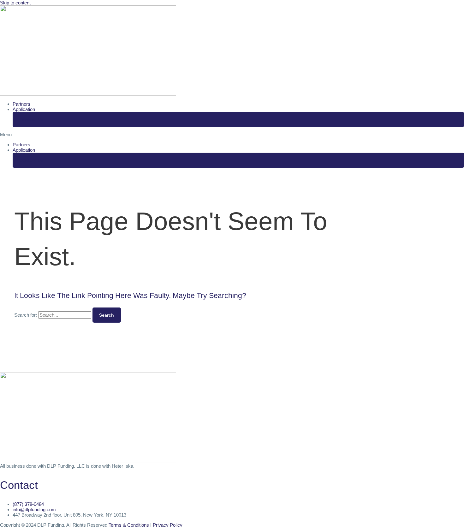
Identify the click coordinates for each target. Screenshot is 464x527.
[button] (232, 134)
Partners (21, 104)
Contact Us (31, 119)
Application (24, 109)
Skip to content (15, 2)
